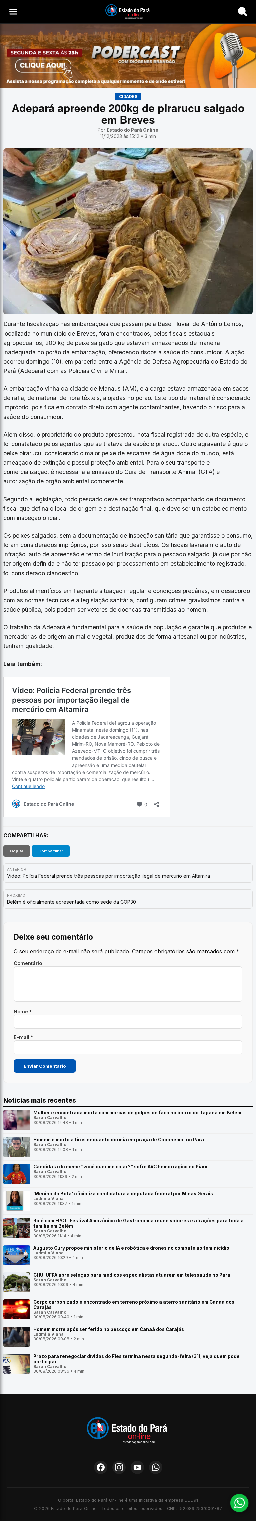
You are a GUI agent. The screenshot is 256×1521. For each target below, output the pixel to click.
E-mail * (23, 1037)
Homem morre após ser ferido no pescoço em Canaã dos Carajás (108, 1329)
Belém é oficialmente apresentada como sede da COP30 (71, 902)
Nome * (23, 1011)
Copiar (16, 851)
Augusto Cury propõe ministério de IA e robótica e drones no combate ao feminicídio (131, 1248)
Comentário (28, 963)
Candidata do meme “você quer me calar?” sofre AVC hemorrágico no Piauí (120, 1166)
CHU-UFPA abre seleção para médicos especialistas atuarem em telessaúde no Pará (131, 1275)
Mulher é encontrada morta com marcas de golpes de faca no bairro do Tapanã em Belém (137, 1112)
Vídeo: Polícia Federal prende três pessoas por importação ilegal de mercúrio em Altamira (108, 876)
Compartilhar (50, 851)
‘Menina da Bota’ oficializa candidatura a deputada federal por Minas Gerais (123, 1193)
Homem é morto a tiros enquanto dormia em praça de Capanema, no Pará (118, 1139)
